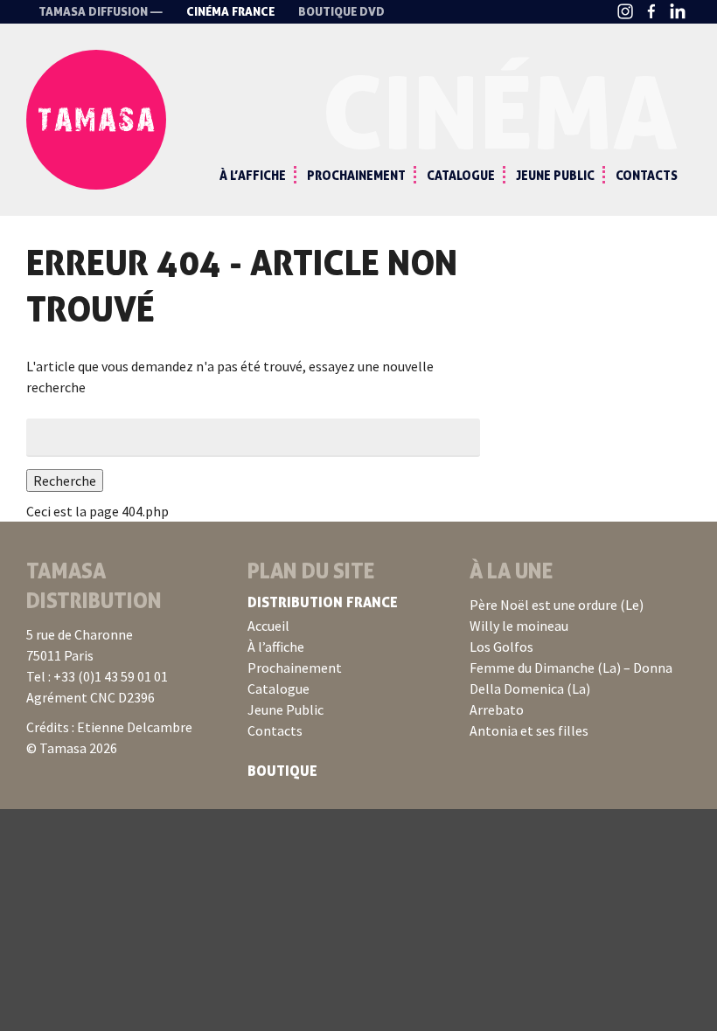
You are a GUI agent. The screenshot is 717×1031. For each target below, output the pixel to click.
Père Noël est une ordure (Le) (557, 604)
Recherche (64, 480)
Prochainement (356, 175)
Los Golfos (501, 646)
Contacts (647, 175)
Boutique (282, 770)
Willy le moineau (519, 625)
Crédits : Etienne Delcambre (109, 727)
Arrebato (497, 709)
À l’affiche (252, 175)
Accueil (268, 625)
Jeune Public (555, 175)
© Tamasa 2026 (71, 748)
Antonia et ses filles (529, 730)
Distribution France (322, 602)
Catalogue (461, 175)
